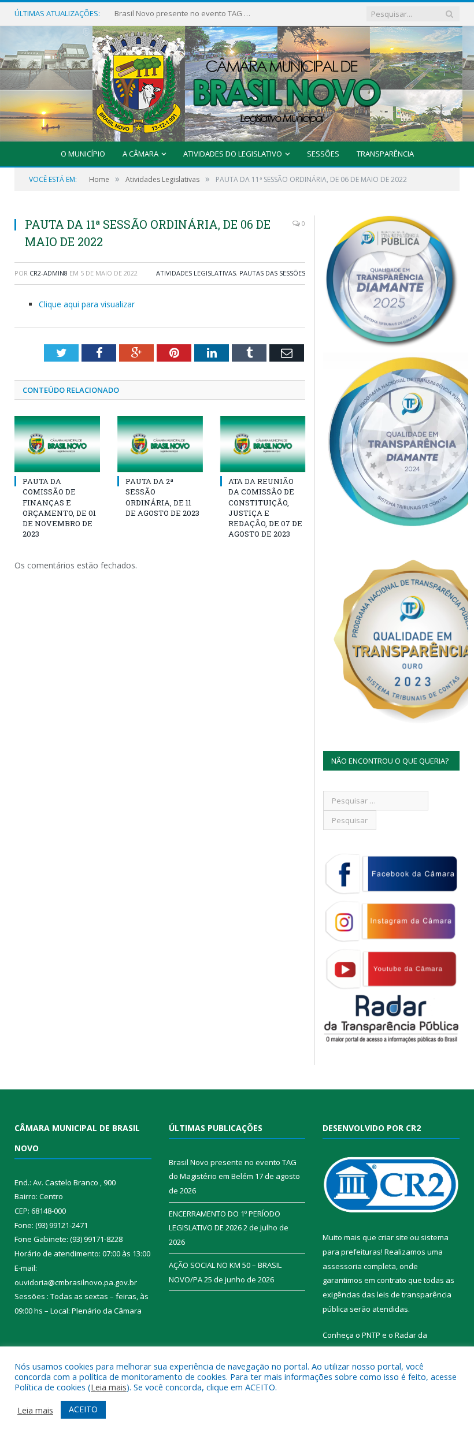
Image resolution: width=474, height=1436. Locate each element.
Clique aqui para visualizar (87, 304)
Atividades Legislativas (196, 273)
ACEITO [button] (83, 1409)
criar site (393, 1237)
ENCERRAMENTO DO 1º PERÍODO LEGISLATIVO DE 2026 (183, 13)
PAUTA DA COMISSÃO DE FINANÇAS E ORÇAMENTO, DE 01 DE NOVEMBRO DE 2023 (59, 507)
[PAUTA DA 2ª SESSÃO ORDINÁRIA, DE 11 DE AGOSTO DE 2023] (160, 444)
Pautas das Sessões (272, 273)
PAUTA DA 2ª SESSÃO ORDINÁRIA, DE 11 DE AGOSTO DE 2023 (162, 497)
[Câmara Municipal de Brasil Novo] (237, 81)
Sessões (323, 153)
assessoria (342, 1266)
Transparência (385, 153)
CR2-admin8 (48, 273)
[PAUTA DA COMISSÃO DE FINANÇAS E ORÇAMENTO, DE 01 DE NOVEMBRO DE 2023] (57, 444)
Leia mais (109, 1387)
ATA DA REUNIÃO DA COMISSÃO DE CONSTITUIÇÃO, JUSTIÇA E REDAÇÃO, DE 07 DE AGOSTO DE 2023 (265, 507)
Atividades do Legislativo (232, 153)
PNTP (371, 1335)
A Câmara (140, 153)
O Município (83, 153)
